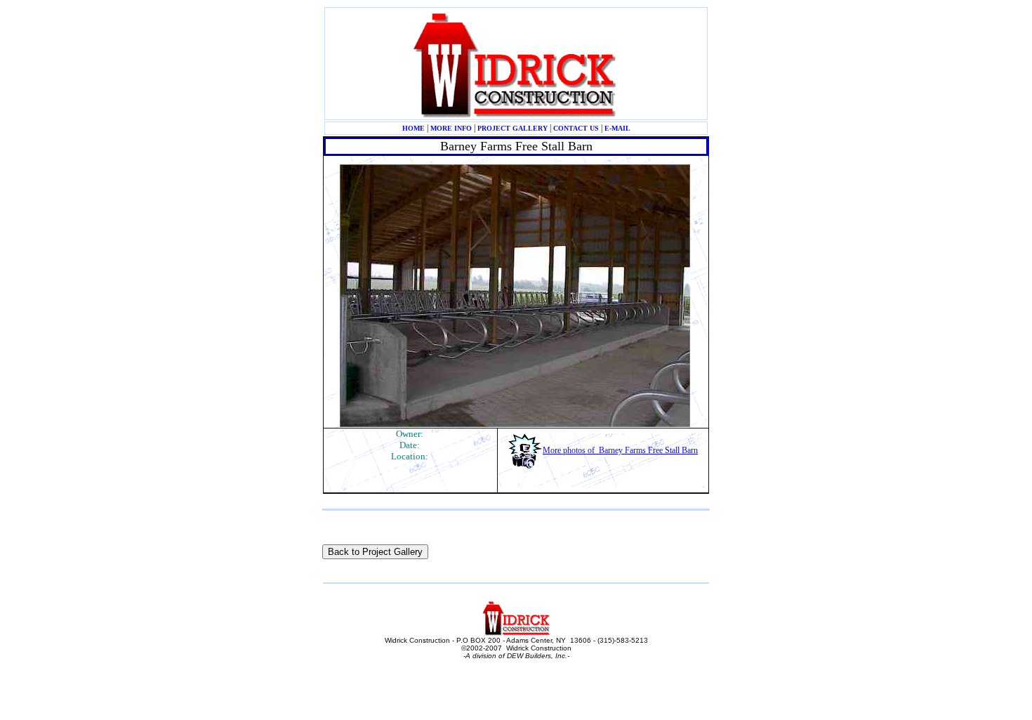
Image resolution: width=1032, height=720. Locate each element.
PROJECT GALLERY (512, 128)
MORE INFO (451, 128)
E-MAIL (617, 128)
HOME (413, 128)
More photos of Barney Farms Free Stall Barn (620, 450)
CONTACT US (576, 128)
